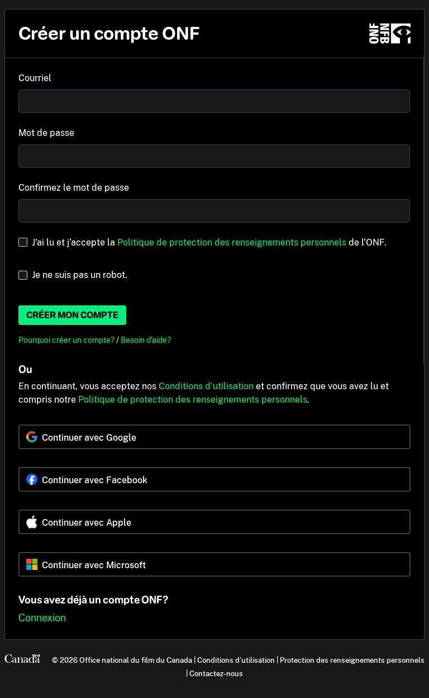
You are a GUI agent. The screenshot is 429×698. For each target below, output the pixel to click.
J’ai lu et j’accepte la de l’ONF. (209, 242)
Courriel (34, 78)
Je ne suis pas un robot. (79, 275)
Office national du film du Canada (135, 659)
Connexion (42, 618)
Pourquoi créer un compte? (67, 340)
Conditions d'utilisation (206, 386)
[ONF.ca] (390, 33)
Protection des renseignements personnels (352, 659)
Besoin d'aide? (146, 340)
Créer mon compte (72, 315)
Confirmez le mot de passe (73, 187)
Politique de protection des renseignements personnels (231, 242)
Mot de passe (46, 133)
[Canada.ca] (22, 660)
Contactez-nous (216, 673)
